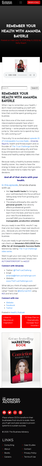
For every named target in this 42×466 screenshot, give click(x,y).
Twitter (9, 308)
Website (9, 303)
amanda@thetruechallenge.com (21, 276)
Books (7, 453)
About (7, 449)
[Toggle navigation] (21, 2)
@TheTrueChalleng (22, 270)
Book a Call (33, 2)
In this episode (10, 185)
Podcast (21, 312)
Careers (7, 457)
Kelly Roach (21, 43)
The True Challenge (21, 146)
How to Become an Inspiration (8, 320)
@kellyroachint (24, 291)
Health (14, 312)
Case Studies (29, 445)
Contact (27, 449)
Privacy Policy (30, 453)
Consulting (9, 445)
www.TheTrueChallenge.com (19, 281)
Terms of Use (30, 457)
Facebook (10, 305)
